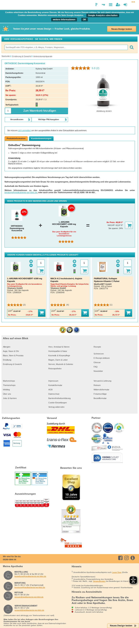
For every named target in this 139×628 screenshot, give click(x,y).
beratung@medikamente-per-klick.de (21, 192)
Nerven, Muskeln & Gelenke (60, 364)
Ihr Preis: (111, 222)
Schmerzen (99, 354)
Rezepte (97, 347)
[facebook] (121, 557)
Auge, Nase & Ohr (11, 351)
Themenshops (9, 385)
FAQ (96, 367)
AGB (50, 389)
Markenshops (9, 381)
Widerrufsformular (101, 389)
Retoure (97, 385)
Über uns (7, 394)
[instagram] (127, 557)
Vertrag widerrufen (56, 407)
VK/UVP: (112, 225)
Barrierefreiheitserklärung (59, 398)
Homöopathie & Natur (57, 351)
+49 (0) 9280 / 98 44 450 (84, 192)
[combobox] (66, 47)
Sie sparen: (113, 228)
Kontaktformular (55, 385)
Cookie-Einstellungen (57, 403)
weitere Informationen (64, 19)
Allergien (6, 347)
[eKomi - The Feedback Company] (63, 330)
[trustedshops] (69, 330)
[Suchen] (132, 47)
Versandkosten (99, 581)
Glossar (97, 362)
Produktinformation (16, 138)
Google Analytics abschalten (102, 15)
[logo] (4, 5)
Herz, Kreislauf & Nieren (59, 347)
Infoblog (6, 389)
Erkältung (7, 360)
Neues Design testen (121, 29)
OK (84, 19)
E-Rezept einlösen (102, 358)
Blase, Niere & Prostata (13, 355)
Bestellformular (100, 398)
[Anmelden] (125, 5)
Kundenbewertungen (41, 138)
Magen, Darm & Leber (58, 360)
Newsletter (98, 371)
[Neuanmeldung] (118, 5)
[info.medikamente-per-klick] (133, 557)
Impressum (53, 381)
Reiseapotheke (55, 368)
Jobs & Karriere (10, 398)
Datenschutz (54, 394)
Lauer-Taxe (116, 572)
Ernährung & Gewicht (12, 364)
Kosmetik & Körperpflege (59, 355)
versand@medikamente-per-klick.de (29, 610)
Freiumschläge (100, 394)
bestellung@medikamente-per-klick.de (30, 576)
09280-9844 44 (9, 559)
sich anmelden (24, 130)
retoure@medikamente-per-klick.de (28, 597)
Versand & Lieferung (102, 381)
